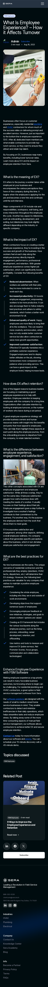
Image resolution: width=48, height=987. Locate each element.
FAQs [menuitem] (5, 977)
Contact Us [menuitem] (8, 939)
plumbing (38, 124)
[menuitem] (5, 905)
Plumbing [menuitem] (7, 922)
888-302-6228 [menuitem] (9, 894)
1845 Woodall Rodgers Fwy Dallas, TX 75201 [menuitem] (20, 901)
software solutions (15, 699)
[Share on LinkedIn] (6, 846)
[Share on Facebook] (15, 846)
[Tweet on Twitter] (23, 846)
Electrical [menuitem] (7, 926)
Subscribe (25, 41)
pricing (28, 739)
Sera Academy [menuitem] (10, 948)
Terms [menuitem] (6, 973)
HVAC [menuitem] (6, 918)
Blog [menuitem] (5, 952)
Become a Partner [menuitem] (12, 965)
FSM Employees (9, 16)
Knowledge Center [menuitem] (12, 943)
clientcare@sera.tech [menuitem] (11, 897)
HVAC (10, 127)
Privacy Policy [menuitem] (10, 969)
